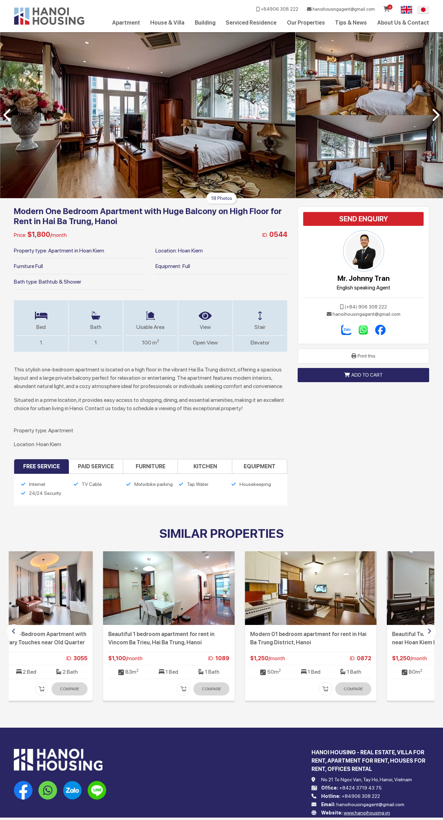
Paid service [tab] (96, 466)
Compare (122, 689)
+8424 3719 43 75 (360, 788)
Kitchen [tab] (205, 466)
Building (205, 22)
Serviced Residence (251, 22)
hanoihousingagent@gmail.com (343, 9)
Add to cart (367, 375)
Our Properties (306, 22)
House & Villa (167, 22)
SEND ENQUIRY (363, 219)
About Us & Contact (403, 22)
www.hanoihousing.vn (367, 813)
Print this (367, 356)
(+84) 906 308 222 (366, 307)
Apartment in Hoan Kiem (76, 250)
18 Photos (221, 198)
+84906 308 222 (279, 9)
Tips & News (351, 22)
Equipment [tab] (259, 466)
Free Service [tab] (41, 466)
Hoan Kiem (190, 250)
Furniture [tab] (150, 466)
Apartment (126, 22)
